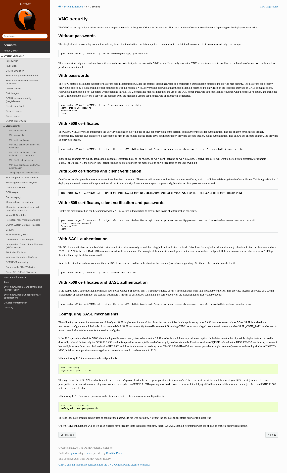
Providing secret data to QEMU (22, 182)
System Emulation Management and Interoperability (23, 288)
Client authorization (16, 187)
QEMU (26, 4)
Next (271, 434)
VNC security (13, 126)
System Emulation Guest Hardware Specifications (22, 296)
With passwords (16, 135)
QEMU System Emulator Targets (23, 224)
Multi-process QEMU (17, 234)
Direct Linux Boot (15, 106)
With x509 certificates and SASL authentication (24, 166)
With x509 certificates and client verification (24, 146)
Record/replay (13, 197)
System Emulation (14, 55)
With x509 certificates (19, 140)
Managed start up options (19, 202)
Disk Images (12, 93)
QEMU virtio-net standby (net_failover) (19, 100)
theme (89, 453)
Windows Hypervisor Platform (21, 257)
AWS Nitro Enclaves (16, 252)
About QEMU (11, 50)
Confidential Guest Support (20, 239)
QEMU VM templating (17, 262)
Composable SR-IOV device (20, 267)
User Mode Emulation (15, 277)
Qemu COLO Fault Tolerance (21, 272)
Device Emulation (15, 70)
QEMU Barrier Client (16, 121)
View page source (269, 6)
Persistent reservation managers (23, 219)
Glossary (8, 307)
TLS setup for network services (22, 177)
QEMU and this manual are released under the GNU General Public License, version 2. (104, 464)
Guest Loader (13, 116)
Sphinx (73, 453)
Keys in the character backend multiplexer (22, 82)
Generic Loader (14, 111)
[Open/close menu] (2, 55)
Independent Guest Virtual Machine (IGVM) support (24, 246)
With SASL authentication (21, 160)
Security (10, 229)
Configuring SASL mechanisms (24, 172)
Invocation (11, 65)
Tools (6, 282)
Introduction (12, 60)
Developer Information (15, 302)
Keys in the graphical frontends (22, 75)
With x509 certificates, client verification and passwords (22, 154)
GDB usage (12, 192)
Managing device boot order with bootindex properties (23, 208)
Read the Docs (114, 453)
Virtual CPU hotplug (16, 215)
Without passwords (18, 130)
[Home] (59, 6)
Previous (68, 434)
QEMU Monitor (13, 88)
